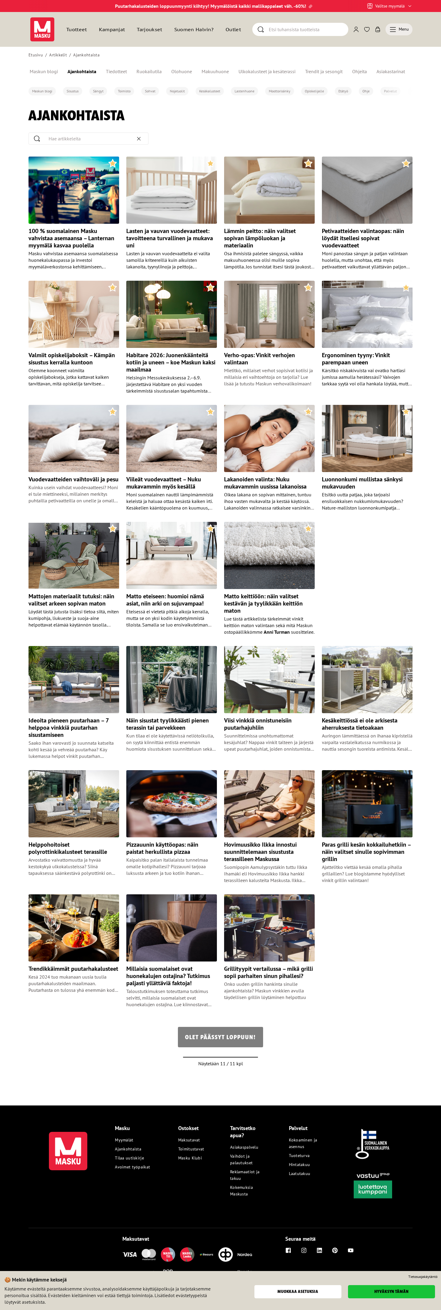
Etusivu (35, 55)
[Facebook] (288, 1250)
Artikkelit (58, 55)
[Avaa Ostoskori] (377, 29)
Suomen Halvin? (194, 29)
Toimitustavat (191, 1149)
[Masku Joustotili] (206, 1254)
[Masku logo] (68, 1147)
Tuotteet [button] (76, 29)
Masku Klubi (190, 1158)
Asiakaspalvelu (244, 1147)
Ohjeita (359, 71)
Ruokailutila (149, 71)
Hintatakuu (299, 1164)
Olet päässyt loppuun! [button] (220, 1037)
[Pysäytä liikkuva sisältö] (38, 6)
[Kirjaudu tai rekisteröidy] (356, 29)
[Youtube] (351, 1250)
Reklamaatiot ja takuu (245, 1175)
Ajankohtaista (86, 55)
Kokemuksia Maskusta (241, 1191)
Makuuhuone (215, 71)
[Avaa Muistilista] (367, 29)
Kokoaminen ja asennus (303, 1143)
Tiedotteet (116, 71)
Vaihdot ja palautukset (241, 1159)
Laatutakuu (299, 1173)
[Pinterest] (335, 1250)
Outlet (233, 29)
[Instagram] (304, 1250)
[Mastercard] (149, 1254)
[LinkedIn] (319, 1250)
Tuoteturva (299, 1155)
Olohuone (181, 71)
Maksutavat (189, 1140)
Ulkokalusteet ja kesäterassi (267, 71)
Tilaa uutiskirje (129, 1158)
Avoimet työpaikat (132, 1167)
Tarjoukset (149, 29)
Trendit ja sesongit (324, 71)
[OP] (225, 1254)
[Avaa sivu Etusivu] (42, 29)
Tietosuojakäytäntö (422, 1277)
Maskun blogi (44, 71)
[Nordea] (245, 1254)
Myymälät (124, 1140)
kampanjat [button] (112, 29)
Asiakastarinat (390, 71)
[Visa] (129, 1254)
